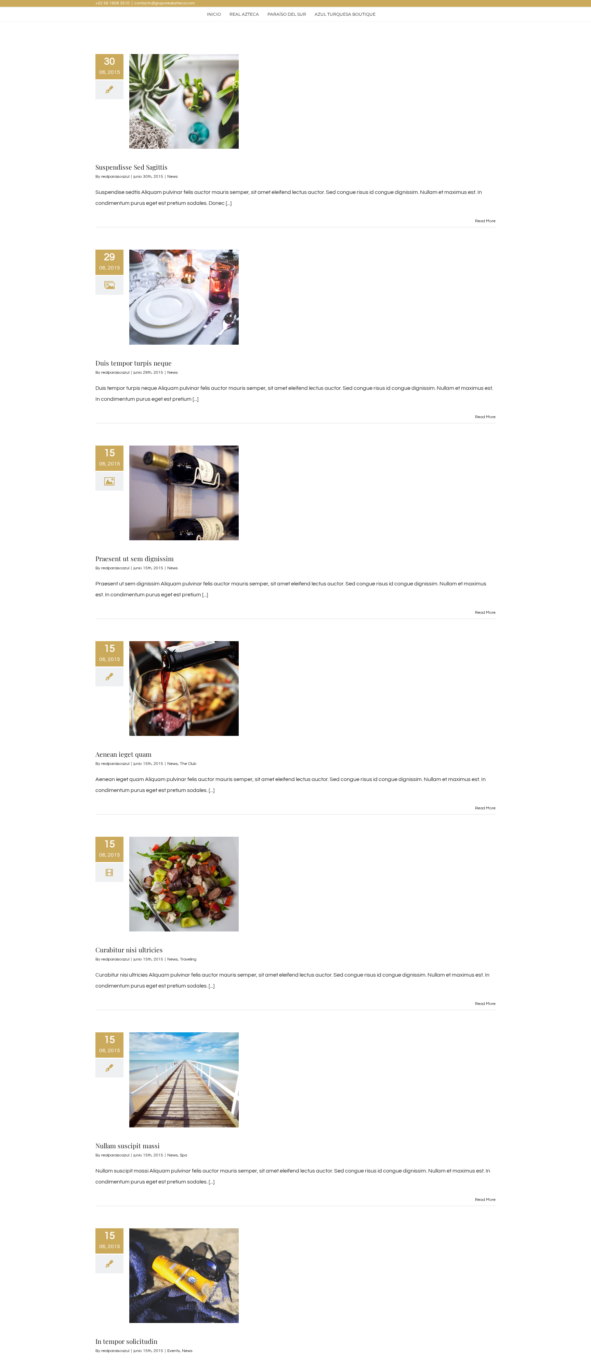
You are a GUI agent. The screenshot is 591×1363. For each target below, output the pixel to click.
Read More (485, 221)
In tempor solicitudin (126, 1341)
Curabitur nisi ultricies (129, 949)
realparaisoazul (115, 176)
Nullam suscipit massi (127, 1145)
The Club (188, 764)
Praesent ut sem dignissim (134, 558)
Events (173, 1351)
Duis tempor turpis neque (133, 362)
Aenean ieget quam (123, 754)
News (172, 176)
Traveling (188, 959)
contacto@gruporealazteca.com (164, 3)
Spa (183, 1155)
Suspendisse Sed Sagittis (131, 166)
